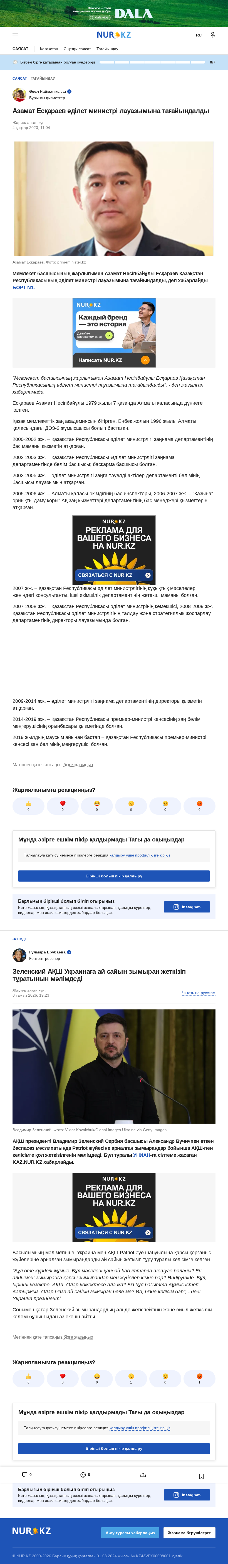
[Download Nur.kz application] (114, 13)
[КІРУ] (212, 35)
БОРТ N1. (24, 287)
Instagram (191, 907)
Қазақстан (49, 49)
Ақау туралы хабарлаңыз (130, 1533)
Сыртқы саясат (77, 49)
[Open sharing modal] (143, 1475)
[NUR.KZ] (114, 35)
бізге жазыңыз (78, 764)
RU (199, 35)
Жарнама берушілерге (189, 1533)
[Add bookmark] (201, 1476)
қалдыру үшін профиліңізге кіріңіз (140, 855)
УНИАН (141, 1155)
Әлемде (20, 939)
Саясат (20, 49)
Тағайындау (107, 49)
